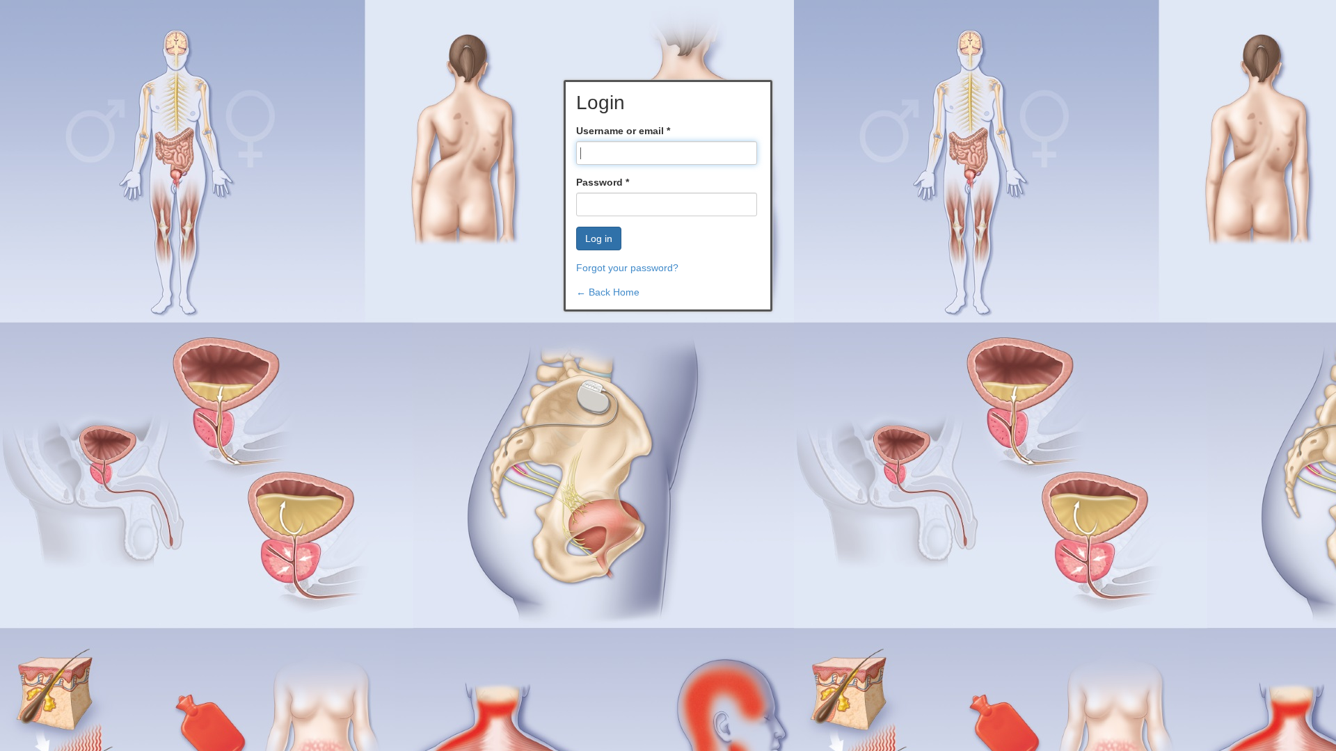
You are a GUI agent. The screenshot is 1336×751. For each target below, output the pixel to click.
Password (602, 182)
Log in (598, 238)
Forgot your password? (627, 267)
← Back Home (607, 292)
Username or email (623, 130)
